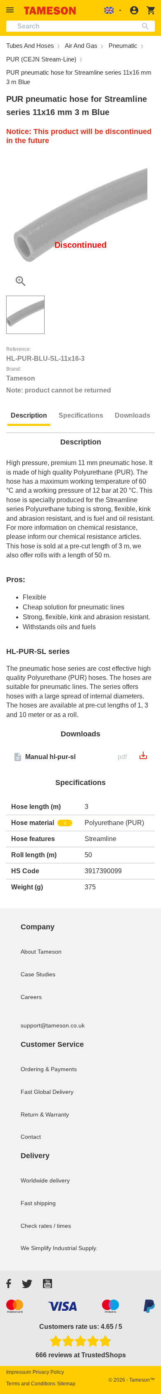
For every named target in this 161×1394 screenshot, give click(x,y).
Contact (31, 1136)
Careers (31, 997)
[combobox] (80, 26)
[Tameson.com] (50, 10)
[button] (11, 10)
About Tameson (41, 951)
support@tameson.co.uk (53, 1025)
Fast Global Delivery (47, 1091)
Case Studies (38, 974)
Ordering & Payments (49, 1069)
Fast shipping (38, 1203)
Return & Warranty (45, 1114)
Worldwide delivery (45, 1180)
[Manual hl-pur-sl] (143, 758)
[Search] (147, 26)
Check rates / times (46, 1225)
